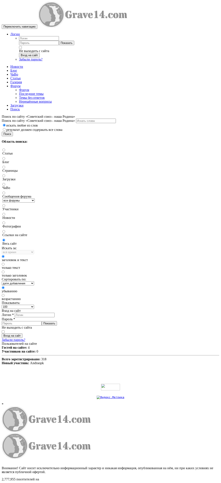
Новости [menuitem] (16, 66)
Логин (15, 34)
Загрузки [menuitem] (17, 105)
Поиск (7, 134)
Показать (67, 43)
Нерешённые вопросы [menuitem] (35, 101)
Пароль (8, 319)
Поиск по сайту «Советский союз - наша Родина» (39, 120)
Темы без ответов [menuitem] (32, 97)
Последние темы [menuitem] (31, 94)
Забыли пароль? (31, 59)
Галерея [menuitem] (16, 82)
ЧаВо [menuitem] (14, 74)
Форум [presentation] (15, 86)
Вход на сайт (29, 55)
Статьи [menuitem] (15, 78)
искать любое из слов (22, 125)
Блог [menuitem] (13, 70)
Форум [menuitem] (24, 90)
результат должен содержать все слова (34, 130)
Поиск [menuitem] (15, 109)
